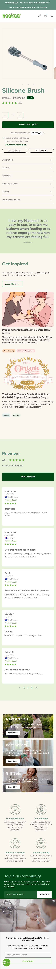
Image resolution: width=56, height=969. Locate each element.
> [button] (36, 687)
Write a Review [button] (28, 476)
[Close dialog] (53, 901)
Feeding (16, 415)
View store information (15, 145)
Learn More (10, 283)
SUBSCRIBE (28, 961)
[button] (28, 160)
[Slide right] (34, 84)
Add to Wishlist (41, 150)
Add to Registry (14, 150)
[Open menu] (51, 15)
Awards (6, 415)
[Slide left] (22, 84)
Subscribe (44, 894)
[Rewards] (6, 962)
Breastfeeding (9, 351)
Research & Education (26, 351)
